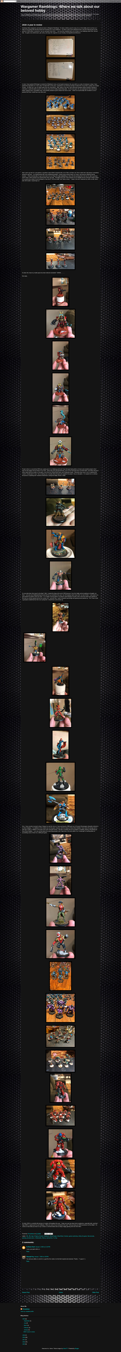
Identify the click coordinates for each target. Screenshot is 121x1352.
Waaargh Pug (30, 1256)
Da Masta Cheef (30, 1247)
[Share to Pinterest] (52, 1234)
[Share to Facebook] (50, 1234)
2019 (23, 1335)
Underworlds (38, 1238)
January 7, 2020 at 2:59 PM (41, 1256)
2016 (23, 1342)
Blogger (77, 1348)
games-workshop (73, 1236)
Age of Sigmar (35, 1236)
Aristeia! (41, 1236)
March (25, 1325)
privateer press (30, 1238)
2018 (23, 1337)
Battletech (46, 1236)
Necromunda (91, 1236)
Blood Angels (53, 1236)
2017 (23, 1339)
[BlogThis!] (47, 1234)
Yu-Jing (55, 1238)
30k (27, 1236)
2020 (23, 1319)
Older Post (95, 1292)
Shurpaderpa (25, 1309)
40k (30, 1236)
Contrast (66, 1236)
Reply (27, 1251)
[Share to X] (49, 1234)
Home (61, 1292)
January (26, 1329)
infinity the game (82, 1236)
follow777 (65, 1348)
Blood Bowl (60, 1236)
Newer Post (25, 1292)
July (25, 1323)
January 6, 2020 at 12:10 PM (42, 1247)
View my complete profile (27, 1311)
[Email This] (45, 1234)
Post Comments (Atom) (64, 1298)
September (27, 1321)
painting (24, 1238)
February (26, 1327)
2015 (23, 1344)
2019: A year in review (29, 1331)
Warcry (44, 1238)
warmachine (49, 1238)
